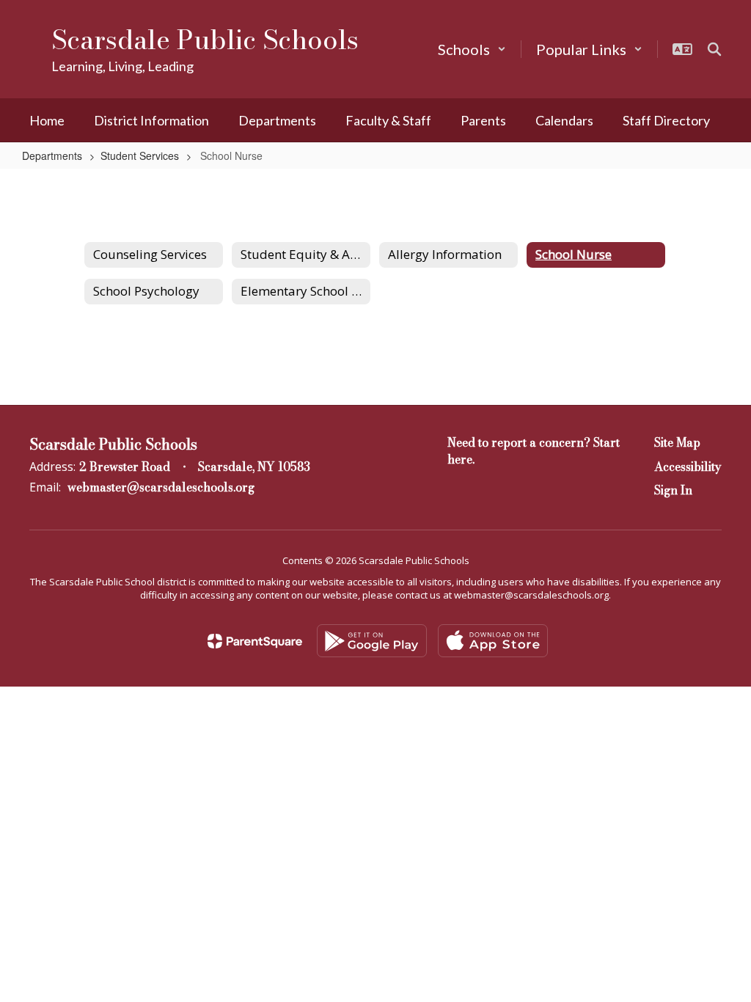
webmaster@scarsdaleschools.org (160, 487)
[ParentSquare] (255, 641)
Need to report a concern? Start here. (533, 451)
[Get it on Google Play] (372, 640)
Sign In (673, 490)
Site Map (677, 442)
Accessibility (688, 466)
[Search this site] (714, 49)
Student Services (139, 155)
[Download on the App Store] (493, 640)
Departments (52, 155)
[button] (472, 49)
